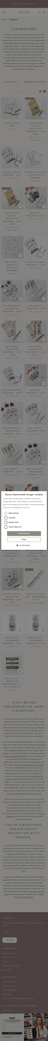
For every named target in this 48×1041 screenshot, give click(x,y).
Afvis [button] (24, 539)
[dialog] (24, 520)
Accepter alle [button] (24, 533)
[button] (24, 545)
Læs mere (26, 507)
